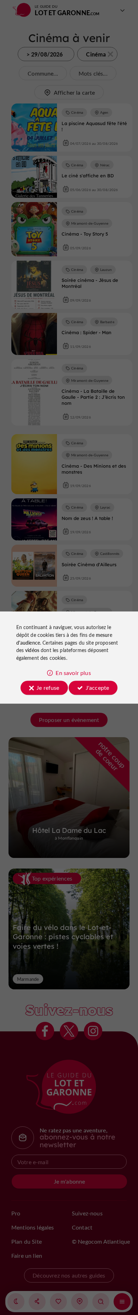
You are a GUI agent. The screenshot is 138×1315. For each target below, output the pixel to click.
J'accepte (97, 687)
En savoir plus (73, 672)
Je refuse (47, 687)
